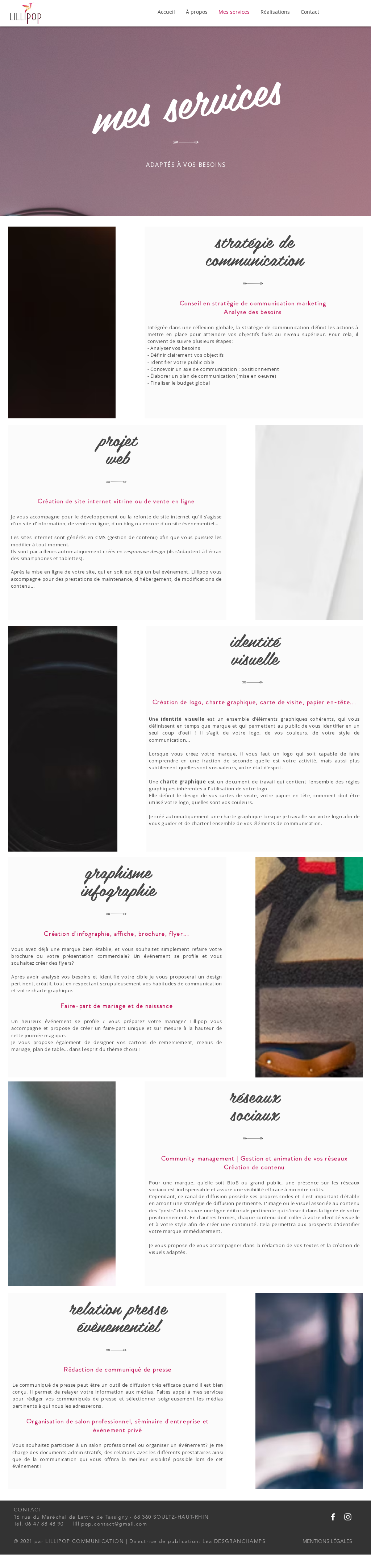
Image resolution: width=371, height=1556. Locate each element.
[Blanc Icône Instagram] (348, 1517)
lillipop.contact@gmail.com (110, 1523)
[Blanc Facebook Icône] (333, 1517)
